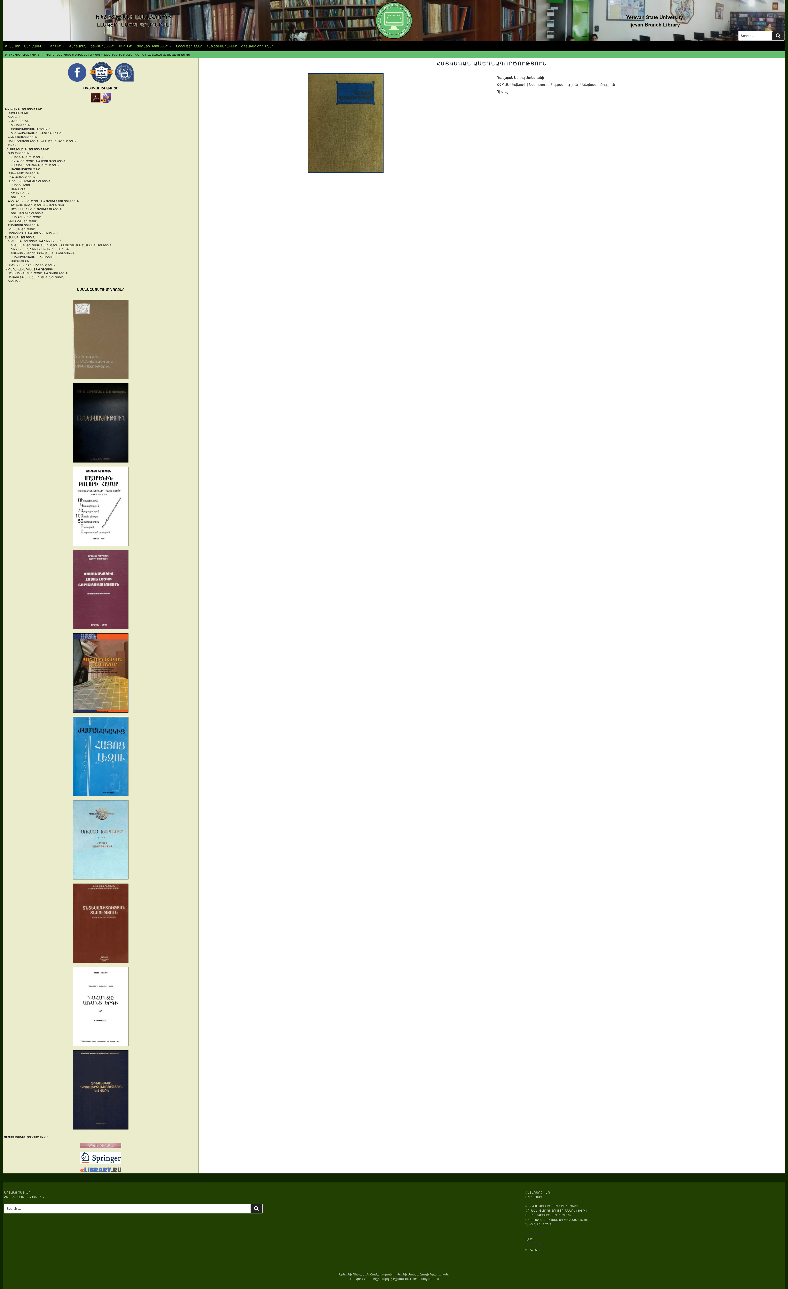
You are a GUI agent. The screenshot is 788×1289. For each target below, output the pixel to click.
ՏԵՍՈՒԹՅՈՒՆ (20, 125)
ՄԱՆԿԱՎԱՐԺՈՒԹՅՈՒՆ (23, 173)
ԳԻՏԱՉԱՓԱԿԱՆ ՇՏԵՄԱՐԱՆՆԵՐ (26, 1137)
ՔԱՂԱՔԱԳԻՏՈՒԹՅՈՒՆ (23, 225)
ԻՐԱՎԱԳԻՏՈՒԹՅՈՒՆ (22, 229)
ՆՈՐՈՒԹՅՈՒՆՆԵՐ (189, 46)
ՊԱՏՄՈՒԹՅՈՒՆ (18, 153)
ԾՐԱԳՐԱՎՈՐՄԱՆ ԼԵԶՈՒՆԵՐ (30, 129)
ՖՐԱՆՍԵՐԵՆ (20, 193)
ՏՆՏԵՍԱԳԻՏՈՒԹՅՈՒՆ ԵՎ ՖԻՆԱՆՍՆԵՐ (34, 241)
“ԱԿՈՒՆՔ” (125, 46)
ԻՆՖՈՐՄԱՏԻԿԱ (18, 121)
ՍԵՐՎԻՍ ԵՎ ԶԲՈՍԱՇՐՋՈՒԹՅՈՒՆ (31, 265)
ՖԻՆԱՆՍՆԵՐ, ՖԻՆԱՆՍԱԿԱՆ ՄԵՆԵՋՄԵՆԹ (40, 249)
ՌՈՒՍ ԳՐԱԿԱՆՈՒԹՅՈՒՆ (27, 213)
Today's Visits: (535, 1233)
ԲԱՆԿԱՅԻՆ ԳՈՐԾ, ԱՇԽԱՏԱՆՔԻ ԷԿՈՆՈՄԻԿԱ (42, 253)
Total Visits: (533, 1244)
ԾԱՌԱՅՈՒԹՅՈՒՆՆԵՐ (152, 46)
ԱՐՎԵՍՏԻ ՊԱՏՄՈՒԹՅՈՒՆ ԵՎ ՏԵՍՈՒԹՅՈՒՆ (38, 273)
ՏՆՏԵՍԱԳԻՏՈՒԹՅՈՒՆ (20, 237)
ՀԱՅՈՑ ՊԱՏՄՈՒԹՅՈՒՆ (26, 157)
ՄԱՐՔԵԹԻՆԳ (20, 261)
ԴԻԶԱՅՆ (13, 281)
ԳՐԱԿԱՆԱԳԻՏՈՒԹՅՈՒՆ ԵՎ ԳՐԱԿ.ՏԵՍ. (38, 205)
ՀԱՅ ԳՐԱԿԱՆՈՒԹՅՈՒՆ (26, 217)
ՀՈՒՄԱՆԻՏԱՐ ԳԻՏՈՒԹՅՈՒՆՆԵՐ (27, 149)
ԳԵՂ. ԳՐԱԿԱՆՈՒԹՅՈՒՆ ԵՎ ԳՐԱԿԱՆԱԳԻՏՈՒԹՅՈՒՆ (43, 201)
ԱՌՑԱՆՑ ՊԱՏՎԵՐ (17, 1192)
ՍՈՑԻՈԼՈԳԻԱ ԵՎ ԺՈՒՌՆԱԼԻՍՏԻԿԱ (33, 233)
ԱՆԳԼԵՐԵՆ (18, 189)
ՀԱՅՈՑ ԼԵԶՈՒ (21, 185)
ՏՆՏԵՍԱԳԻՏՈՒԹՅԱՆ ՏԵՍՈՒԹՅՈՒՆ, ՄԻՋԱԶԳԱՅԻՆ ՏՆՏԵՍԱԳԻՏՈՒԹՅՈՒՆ (61, 245)
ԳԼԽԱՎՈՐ (12, 46)
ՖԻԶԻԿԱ (14, 117)
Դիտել (502, 91)
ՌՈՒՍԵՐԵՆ (18, 197)
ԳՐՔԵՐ (55, 46)
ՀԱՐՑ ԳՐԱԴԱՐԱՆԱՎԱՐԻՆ (24, 1197)
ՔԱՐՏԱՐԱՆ (77, 46)
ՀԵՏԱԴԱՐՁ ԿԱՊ (537, 1192)
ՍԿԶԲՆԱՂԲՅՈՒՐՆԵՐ (25, 169)
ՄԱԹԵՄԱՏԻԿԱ (18, 113)
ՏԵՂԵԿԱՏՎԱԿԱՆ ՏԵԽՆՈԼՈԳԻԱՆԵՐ (36, 133)
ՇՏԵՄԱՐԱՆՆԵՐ (102, 46)
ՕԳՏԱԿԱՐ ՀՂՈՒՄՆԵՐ (257, 46)
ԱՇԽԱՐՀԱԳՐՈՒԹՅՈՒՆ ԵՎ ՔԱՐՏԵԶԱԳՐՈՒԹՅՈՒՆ (42, 141)
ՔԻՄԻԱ (13, 145)
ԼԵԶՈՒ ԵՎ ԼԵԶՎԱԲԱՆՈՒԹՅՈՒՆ (29, 181)
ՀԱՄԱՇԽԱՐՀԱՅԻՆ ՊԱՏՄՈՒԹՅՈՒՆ (34, 165)
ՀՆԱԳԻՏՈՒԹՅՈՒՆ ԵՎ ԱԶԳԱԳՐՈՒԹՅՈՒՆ (38, 161)
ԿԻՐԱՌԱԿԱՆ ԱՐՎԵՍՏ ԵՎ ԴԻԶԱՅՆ (29, 269)
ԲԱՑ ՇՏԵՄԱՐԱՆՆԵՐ (221, 46)
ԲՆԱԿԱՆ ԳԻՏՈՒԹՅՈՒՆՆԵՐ (23, 109)
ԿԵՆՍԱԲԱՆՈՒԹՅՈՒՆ (22, 137)
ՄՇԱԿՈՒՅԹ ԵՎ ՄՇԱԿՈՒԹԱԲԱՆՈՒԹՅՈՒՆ (36, 277)
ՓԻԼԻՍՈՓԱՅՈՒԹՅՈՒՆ (23, 221)
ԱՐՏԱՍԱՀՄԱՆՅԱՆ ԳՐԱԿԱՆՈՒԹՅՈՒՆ (36, 209)
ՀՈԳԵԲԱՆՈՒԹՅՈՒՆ (21, 177)
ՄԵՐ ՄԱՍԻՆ (33, 46)
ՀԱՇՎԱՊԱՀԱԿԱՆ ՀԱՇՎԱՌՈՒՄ (32, 257)
